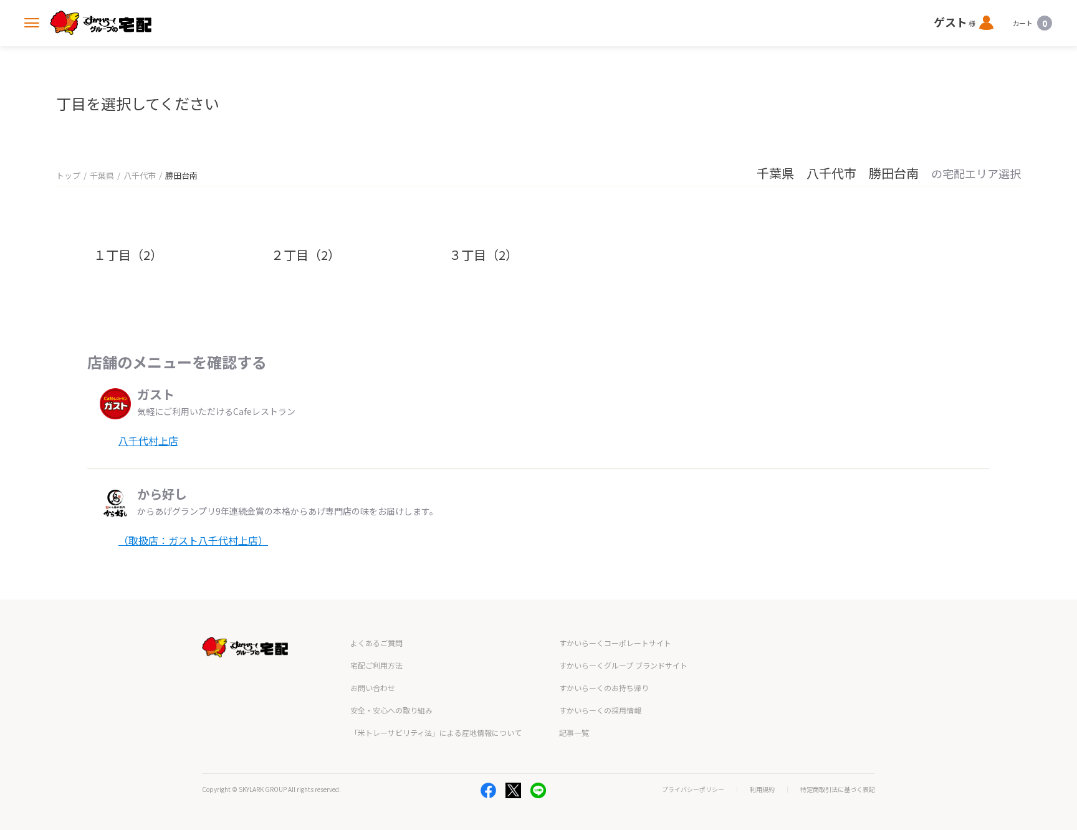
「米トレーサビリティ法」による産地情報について (436, 732)
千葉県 (102, 175)
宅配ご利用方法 (376, 665)
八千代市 (139, 175)
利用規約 (762, 789)
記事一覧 (574, 732)
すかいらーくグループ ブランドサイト (623, 665)
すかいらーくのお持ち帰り (604, 687)
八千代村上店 (148, 440)
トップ (68, 175)
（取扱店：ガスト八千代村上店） (193, 540)
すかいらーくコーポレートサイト (615, 642)
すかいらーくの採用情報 (600, 710)
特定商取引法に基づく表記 (837, 789)
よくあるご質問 (376, 642)
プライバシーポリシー (693, 789)
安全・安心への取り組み (391, 710)
